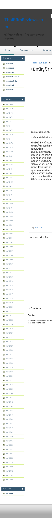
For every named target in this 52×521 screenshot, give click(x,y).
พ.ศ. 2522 (9, 316)
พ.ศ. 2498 (9, 212)
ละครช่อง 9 (10, 72)
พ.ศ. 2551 (9, 441)
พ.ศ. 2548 (9, 428)
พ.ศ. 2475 (9, 130)
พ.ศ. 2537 (9, 380)
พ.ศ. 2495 (9, 199)
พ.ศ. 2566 (9, 480)
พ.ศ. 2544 (9, 411)
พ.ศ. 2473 (9, 122)
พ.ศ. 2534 (9, 367)
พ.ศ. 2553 (9, 449)
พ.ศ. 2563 (9, 475)
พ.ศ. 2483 (9, 165)
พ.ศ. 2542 (9, 402)
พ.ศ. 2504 (9, 238)
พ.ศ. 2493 (9, 191)
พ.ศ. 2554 (9, 454)
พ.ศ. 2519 (9, 303)
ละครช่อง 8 (10, 68)
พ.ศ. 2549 (9, 432)
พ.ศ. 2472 (9, 117)
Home (7, 50)
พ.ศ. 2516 (9, 290)
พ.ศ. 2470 (9, 109)
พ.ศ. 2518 (9, 298)
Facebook (10, 493)
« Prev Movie (35, 308)
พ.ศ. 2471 (9, 113)
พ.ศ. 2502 (9, 229)
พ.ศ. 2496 (9, 204)
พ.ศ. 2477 (9, 139)
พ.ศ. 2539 (9, 389)
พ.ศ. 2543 (9, 406)
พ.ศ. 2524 (9, 324)
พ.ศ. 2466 (9, 104)
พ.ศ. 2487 (9, 178)
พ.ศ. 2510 (9, 264)
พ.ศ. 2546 (9, 419)
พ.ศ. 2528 (9, 342)
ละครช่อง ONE (11, 81)
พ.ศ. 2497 (9, 208)
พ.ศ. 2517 (9, 294)
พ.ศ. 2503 (9, 234)
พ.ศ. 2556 (9, 462)
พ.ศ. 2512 (9, 273)
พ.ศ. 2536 (9, 376)
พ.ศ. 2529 (9, 346)
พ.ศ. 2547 (9, 424)
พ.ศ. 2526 (9, 333)
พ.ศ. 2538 (9, 385)
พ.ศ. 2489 (9, 182)
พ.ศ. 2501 (9, 225)
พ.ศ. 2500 (9, 221)
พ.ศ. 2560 (9, 467)
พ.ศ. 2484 (9, 169)
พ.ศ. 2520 (9, 307)
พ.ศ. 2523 (9, 320)
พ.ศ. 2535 (9, 372)
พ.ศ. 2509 (9, 260)
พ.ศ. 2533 (9, 363)
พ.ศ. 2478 (9, 143)
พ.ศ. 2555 (9, 458)
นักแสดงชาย (26, 50)
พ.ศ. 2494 (9, 195)
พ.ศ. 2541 (9, 398)
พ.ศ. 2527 (9, 337)
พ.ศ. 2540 (9, 393)
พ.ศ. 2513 (9, 277)
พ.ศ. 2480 (9, 152)
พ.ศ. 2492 (9, 186)
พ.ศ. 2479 (9, 148)
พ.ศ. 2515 (9, 286)
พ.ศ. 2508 (9, 255)
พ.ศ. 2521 (9, 311)
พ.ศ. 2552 (9, 445)
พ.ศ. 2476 (9, 135)
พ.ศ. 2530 (9, 350)
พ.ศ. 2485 (9, 173)
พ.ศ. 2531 (9, 355)
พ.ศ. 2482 (9, 160)
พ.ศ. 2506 (9, 247)
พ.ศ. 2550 (9, 436)
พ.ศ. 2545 (9, 415)
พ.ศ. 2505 (9, 242)
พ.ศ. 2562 (9, 471)
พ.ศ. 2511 (9, 268)
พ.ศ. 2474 (9, 126)
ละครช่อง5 (10, 85)
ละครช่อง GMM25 (12, 77)
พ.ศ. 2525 (9, 329)
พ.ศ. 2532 (9, 359)
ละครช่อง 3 (10, 64)
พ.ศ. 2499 (9, 217)
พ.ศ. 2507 (9, 251)
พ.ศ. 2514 (9, 281)
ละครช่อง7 (10, 90)
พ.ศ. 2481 (9, 156)
